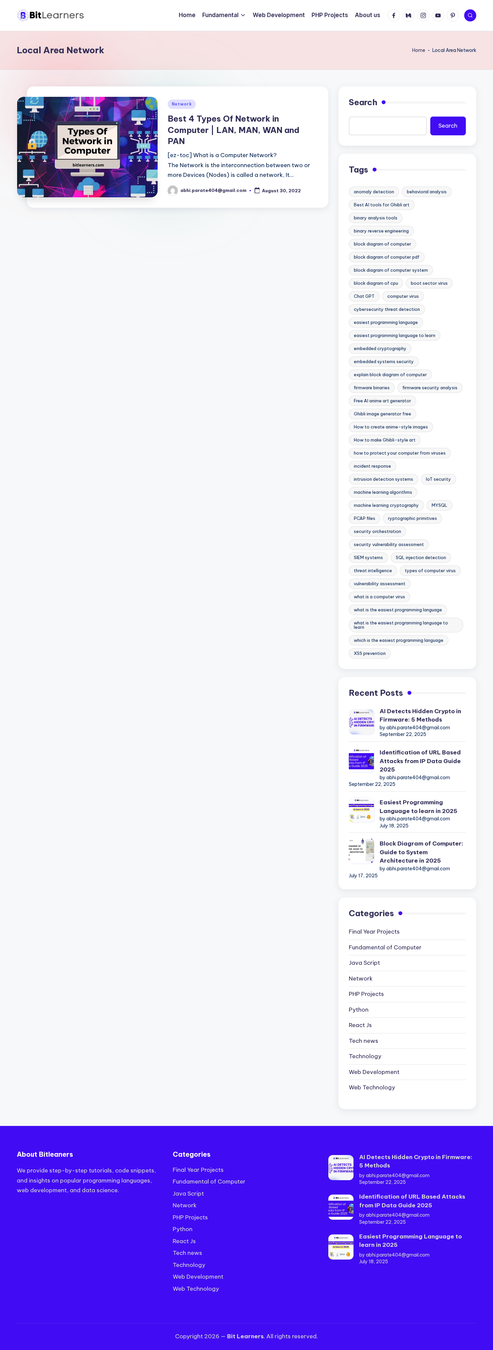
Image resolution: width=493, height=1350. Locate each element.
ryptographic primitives (412, 518)
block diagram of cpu (376, 283)
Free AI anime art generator (382, 400)
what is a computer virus (379, 596)
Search (363, 102)
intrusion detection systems (383, 479)
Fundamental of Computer (385, 947)
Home (418, 50)
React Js (360, 1025)
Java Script (364, 962)
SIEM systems (368, 557)
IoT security (438, 479)
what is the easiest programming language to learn (401, 625)
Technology (365, 1056)
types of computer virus (430, 570)
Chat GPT (364, 296)
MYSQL (439, 505)
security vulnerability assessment (389, 544)
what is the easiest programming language (398, 609)
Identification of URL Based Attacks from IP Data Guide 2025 (420, 761)
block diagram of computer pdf (387, 257)
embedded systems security (384, 361)
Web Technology (372, 1087)
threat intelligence (373, 570)
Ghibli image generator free (382, 413)
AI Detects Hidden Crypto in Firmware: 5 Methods (420, 715)
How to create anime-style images (391, 426)
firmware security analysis (429, 387)
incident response (372, 466)
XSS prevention (370, 653)
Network (182, 104)
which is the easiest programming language (398, 640)
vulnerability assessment (379, 583)
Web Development (374, 1072)
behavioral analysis (427, 191)
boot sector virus (429, 283)
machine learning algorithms (383, 492)
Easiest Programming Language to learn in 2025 (418, 807)
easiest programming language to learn (394, 335)
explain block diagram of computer (390, 374)
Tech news (363, 1040)
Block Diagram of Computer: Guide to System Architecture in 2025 (421, 852)
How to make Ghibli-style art (385, 440)
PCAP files (364, 518)
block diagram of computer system (391, 270)
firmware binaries (372, 387)
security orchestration (377, 531)
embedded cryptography (380, 348)
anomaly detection (374, 191)
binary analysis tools (375, 217)
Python (359, 1009)
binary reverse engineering (381, 230)
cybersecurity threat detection (387, 309)
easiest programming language (386, 322)
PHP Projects (366, 994)
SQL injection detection (421, 557)
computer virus (403, 296)
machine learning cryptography (386, 505)
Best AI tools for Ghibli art (381, 204)
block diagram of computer (382, 244)
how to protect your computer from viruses (400, 453)
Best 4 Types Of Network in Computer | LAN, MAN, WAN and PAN (233, 130)
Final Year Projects (374, 931)
